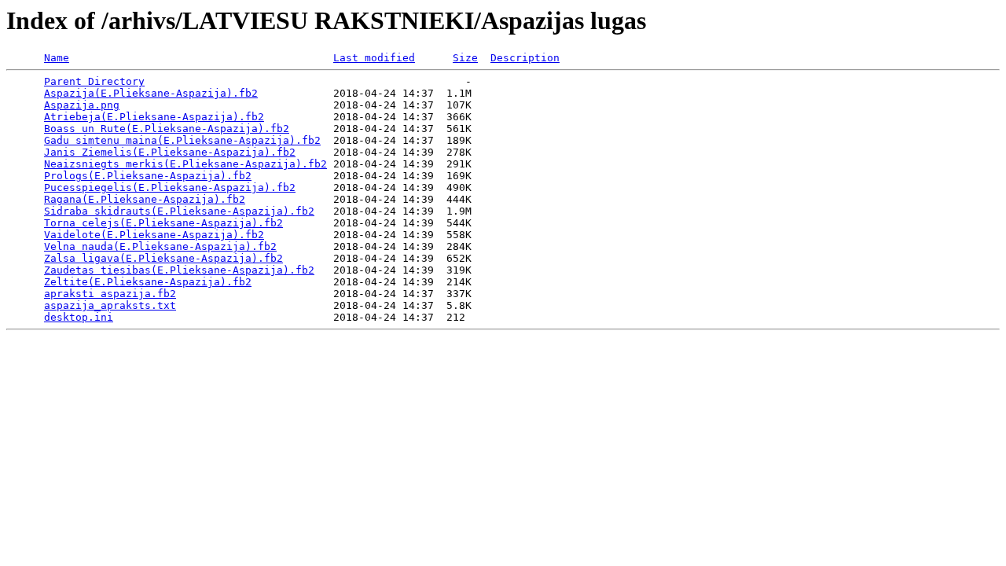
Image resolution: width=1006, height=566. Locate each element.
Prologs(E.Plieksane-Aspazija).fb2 (148, 176)
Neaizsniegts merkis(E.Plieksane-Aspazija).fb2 (185, 164)
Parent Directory (94, 81)
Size (465, 58)
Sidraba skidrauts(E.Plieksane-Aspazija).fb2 (179, 211)
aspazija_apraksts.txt (110, 305)
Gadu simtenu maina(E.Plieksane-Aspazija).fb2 (182, 140)
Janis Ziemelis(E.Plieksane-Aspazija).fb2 (170, 152)
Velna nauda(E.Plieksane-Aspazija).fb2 (160, 246)
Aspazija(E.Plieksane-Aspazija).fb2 (151, 93)
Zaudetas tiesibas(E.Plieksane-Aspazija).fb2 (179, 270)
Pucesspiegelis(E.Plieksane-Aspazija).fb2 (170, 187)
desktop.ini (78, 317)
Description (525, 58)
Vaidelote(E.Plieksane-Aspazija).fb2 (154, 235)
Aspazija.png (81, 105)
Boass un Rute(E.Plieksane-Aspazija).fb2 (166, 128)
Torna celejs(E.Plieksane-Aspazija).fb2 (163, 223)
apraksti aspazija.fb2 (110, 294)
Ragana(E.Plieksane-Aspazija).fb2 (144, 199)
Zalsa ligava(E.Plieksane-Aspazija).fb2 (163, 258)
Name (56, 58)
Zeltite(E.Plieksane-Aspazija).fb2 (148, 282)
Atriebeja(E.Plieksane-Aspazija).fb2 (154, 117)
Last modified (374, 58)
